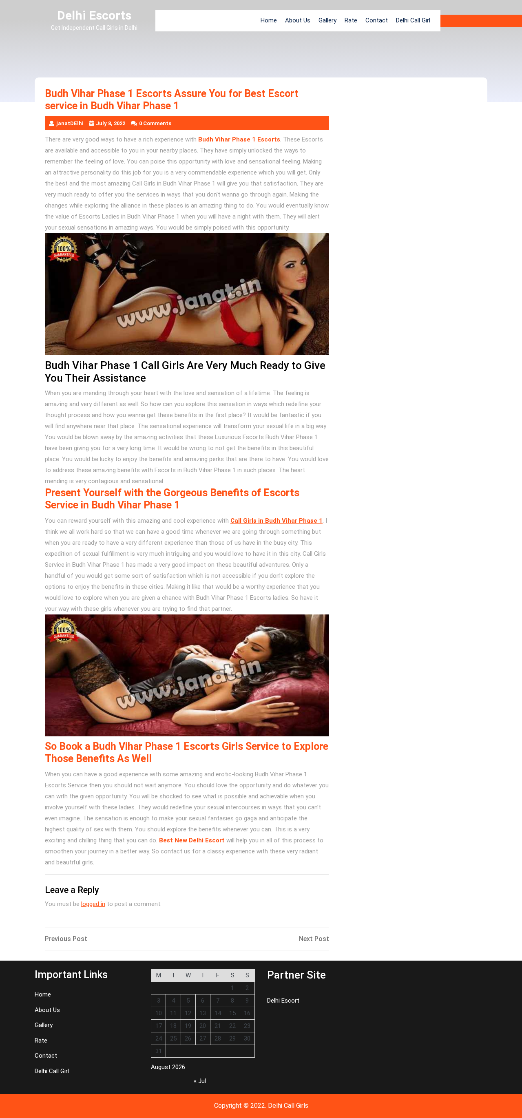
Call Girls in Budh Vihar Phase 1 (276, 520)
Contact (376, 20)
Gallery (327, 20)
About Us (297, 20)
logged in (93, 904)
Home (269, 20)
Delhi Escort (283, 1000)
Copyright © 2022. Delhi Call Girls (261, 1105)
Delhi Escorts (94, 15)
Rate (351, 20)
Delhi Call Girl (413, 20)
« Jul (200, 1081)
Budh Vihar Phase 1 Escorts (239, 139)
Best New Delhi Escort (192, 840)
